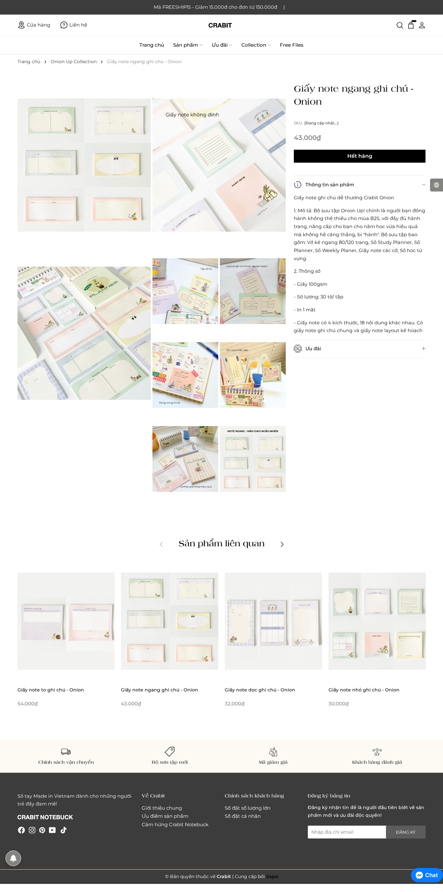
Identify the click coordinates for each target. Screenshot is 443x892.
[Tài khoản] (422, 25)
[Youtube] (52, 830)
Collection (253, 45)
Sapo (272, 876)
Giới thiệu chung (162, 808)
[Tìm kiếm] (400, 25)
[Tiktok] (63, 830)
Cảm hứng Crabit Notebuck (175, 824)
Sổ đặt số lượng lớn (247, 808)
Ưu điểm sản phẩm (165, 816)
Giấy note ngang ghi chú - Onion (159, 690)
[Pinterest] (42, 830)
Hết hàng (359, 156)
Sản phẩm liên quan (222, 543)
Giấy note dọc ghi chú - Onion (260, 690)
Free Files (292, 45)
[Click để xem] (85, 166)
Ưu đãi (220, 45)
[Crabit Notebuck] (221, 25)
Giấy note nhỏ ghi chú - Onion (364, 690)
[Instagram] (32, 830)
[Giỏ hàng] (411, 25)
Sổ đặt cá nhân (243, 816)
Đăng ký (405, 832)
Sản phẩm (185, 45)
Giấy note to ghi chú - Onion (51, 690)
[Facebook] (21, 830)
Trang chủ (151, 45)
